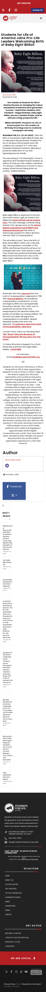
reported (25, 293)
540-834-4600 (15, 838)
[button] (41, 18)
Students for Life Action (31, 984)
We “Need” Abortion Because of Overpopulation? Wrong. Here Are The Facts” (22, 337)
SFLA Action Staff (9, 95)
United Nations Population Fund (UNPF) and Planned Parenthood (22, 228)
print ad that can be (23, 220)
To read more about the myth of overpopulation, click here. (22, 325)
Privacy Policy (9, 984)
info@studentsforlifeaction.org (24, 842)
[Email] (7, 465)
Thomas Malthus (15, 298)
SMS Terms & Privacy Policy (29, 859)
